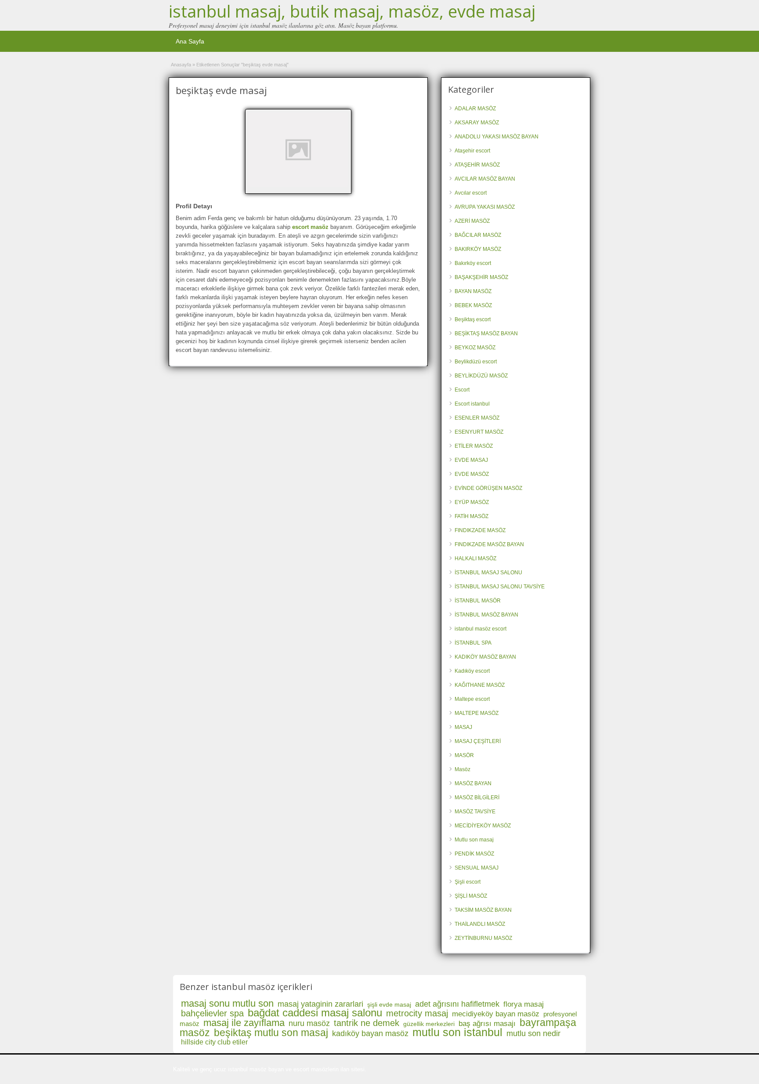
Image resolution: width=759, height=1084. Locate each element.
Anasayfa (181, 64)
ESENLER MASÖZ (477, 418)
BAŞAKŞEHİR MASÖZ (481, 277)
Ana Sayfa (190, 41)
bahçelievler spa (212, 1013)
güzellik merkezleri (429, 1023)
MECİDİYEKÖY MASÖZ (483, 826)
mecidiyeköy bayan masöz (495, 1014)
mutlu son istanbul (457, 1032)
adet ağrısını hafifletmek (457, 1004)
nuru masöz (309, 1023)
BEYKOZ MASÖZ (475, 347)
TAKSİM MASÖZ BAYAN (483, 910)
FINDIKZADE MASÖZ (480, 530)
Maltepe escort (472, 699)
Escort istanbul (472, 404)
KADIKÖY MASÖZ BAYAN (485, 657)
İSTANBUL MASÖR (478, 601)
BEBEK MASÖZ (473, 305)
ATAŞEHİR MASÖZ (477, 165)
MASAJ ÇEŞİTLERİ (478, 741)
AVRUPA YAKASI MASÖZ (485, 207)
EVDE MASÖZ (472, 474)
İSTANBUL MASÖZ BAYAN (486, 615)
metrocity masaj (417, 1013)
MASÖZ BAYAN (473, 783)
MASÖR (464, 755)
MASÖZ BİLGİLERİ (477, 797)
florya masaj (523, 1004)
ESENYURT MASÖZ (479, 432)
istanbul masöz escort (480, 629)
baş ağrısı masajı (487, 1023)
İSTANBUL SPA (473, 643)
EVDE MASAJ (471, 460)
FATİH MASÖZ (471, 516)
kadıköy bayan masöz (370, 1033)
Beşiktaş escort (473, 319)
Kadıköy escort (472, 671)
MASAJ (463, 727)
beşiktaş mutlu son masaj (271, 1032)
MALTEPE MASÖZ (477, 713)
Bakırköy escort (473, 263)
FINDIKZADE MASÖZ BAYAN (489, 544)
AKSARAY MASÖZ (477, 123)
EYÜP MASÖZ (472, 502)
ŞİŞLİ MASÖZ (471, 896)
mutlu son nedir (533, 1033)
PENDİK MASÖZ (474, 854)
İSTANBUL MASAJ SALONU (488, 572)
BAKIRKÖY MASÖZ (478, 249)
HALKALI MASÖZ (475, 558)
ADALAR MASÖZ (475, 108)
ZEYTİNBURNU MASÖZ (483, 938)
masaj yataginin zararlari (320, 1004)
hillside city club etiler (214, 1042)
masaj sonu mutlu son (227, 1003)
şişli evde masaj (389, 1004)
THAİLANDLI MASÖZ (480, 924)
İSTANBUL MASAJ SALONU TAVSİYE (500, 587)
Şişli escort (468, 882)
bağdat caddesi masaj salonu (315, 1013)
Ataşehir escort (472, 151)
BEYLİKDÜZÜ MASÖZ (481, 376)
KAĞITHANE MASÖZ (480, 685)
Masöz (462, 769)
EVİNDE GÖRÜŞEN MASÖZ (488, 488)
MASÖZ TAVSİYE (475, 811)
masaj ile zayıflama (244, 1022)
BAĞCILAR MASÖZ (478, 235)
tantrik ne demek (366, 1023)
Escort (462, 390)
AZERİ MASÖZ (472, 221)
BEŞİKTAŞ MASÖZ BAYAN (486, 333)
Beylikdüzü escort (476, 362)
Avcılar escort (471, 193)
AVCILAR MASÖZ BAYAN (485, 179)
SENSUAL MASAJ (477, 868)
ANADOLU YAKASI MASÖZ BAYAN (497, 137)
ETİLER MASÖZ (474, 446)
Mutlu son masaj (474, 840)
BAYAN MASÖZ (473, 291)
